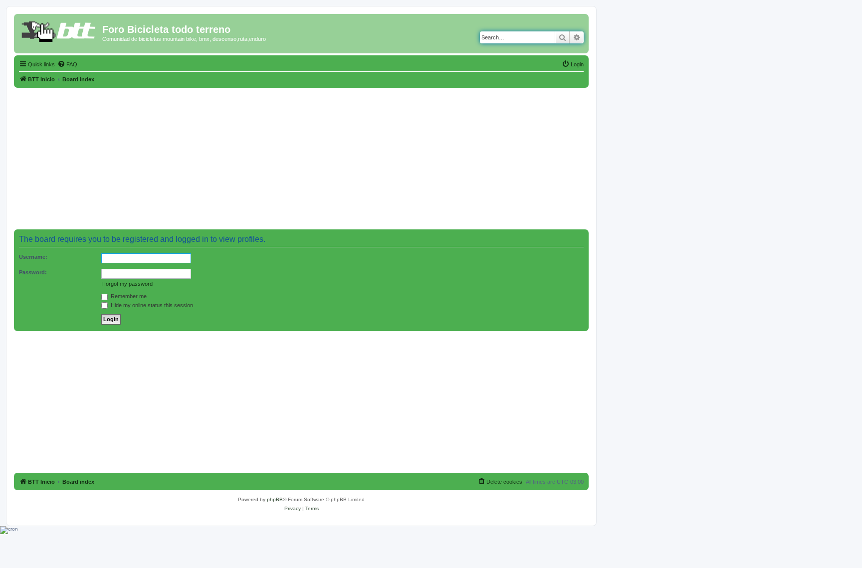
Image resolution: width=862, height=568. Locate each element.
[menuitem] (67, 64)
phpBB (275, 499)
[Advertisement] (301, 157)
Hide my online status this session (151, 305)
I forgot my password (127, 284)
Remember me (128, 296)
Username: (33, 257)
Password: (33, 272)
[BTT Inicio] (59, 32)
